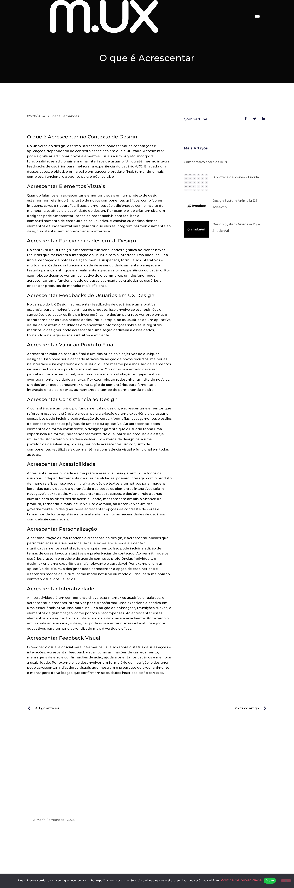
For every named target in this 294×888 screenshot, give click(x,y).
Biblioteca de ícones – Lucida (235, 177)
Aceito (270, 880)
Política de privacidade (241, 880)
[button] (257, 16)
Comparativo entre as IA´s (205, 162)
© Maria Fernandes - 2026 (54, 820)
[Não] (286, 880)
